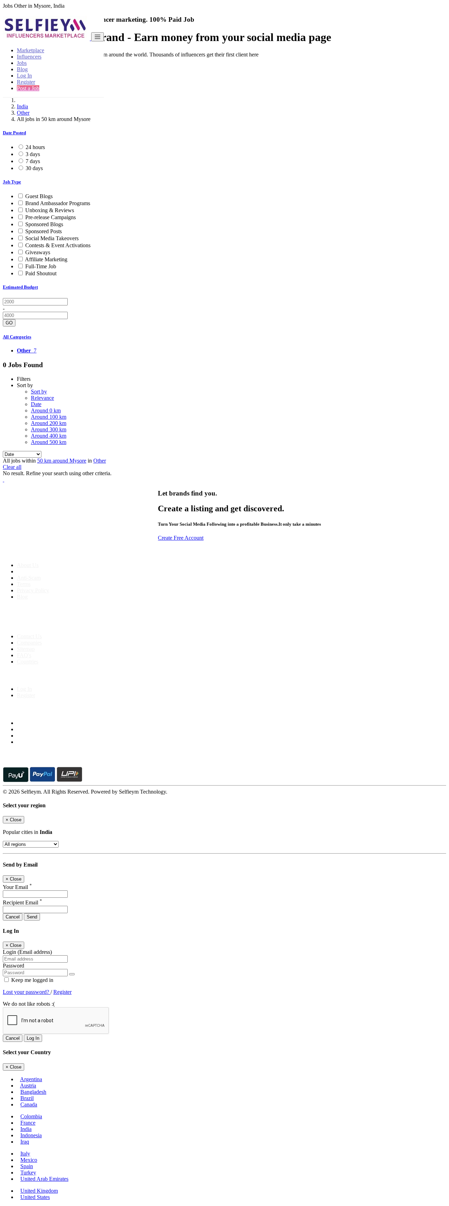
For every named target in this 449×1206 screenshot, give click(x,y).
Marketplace (30, 50)
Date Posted (14, 132)
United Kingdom (39, 1191)
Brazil (27, 1098)
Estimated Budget (20, 287)
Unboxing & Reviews (49, 210)
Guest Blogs (39, 196)
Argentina (31, 1079)
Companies (29, 643)
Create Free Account (180, 538)
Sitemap (26, 649)
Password (13, 966)
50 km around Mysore (61, 461)
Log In (24, 76)
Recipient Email (22, 902)
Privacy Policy (33, 590)
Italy (25, 1154)
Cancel (13, 916)
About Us (28, 565)
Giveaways (37, 252)
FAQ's (24, 655)
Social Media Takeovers (52, 238)
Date (36, 404)
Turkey (28, 1172)
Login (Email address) (27, 952)
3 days (33, 154)
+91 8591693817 (56, 624)
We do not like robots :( (29, 1004)
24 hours (35, 147)
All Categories (17, 336)
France (27, 1123)
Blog (22, 69)
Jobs (22, 63)
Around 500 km (48, 442)
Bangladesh (33, 1092)
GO (9, 322)
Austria (28, 1086)
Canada (28, 1104)
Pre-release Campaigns (50, 217)
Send (32, 916)
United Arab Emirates (44, 1179)
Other (23, 113)
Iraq (24, 1142)
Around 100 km (48, 417)
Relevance (42, 398)
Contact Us (29, 636)
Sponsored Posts (43, 231)
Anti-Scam (29, 578)
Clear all (12, 467)
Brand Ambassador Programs (57, 203)
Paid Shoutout (40, 273)
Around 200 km (48, 423)
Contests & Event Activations (58, 245)
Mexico (28, 1160)
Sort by (39, 392)
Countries (27, 662)
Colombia (31, 1116)
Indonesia (31, 1135)
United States (35, 1197)
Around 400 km (48, 436)
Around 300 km (48, 429)
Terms (24, 584)
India (22, 106)
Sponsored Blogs (44, 224)
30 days (34, 168)
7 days (33, 161)
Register (26, 82)
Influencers (29, 57)
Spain (26, 1166)
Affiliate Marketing (46, 259)
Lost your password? (27, 992)
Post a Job (28, 88)
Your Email (17, 887)
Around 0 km (46, 410)
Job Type (12, 181)
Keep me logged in (31, 980)
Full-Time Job (40, 266)
